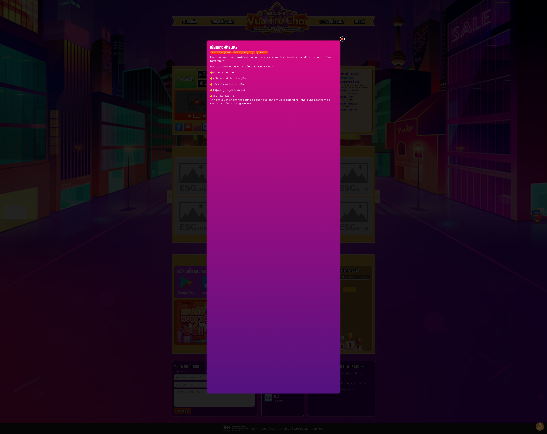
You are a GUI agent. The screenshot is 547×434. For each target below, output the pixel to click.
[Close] (342, 38)
